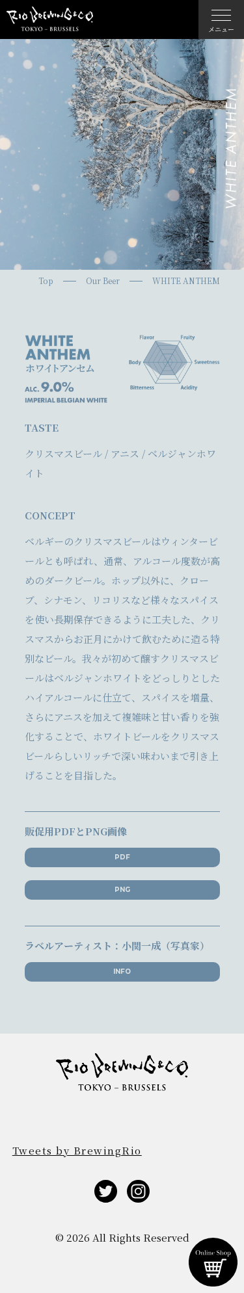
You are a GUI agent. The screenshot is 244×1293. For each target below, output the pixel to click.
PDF (122, 857)
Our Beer (103, 280)
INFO (122, 971)
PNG (122, 889)
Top (45, 280)
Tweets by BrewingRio (77, 1150)
